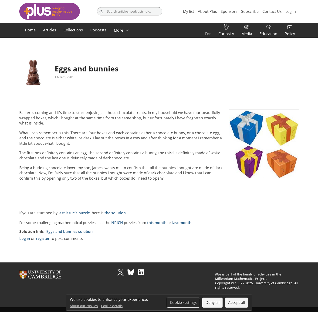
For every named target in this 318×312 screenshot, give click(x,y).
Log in (24, 238)
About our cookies (84, 306)
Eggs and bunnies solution (69, 231)
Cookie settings (183, 302)
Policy (290, 33)
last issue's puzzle (74, 212)
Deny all (213, 302)
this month (156, 222)
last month (181, 222)
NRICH (117, 222)
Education (268, 33)
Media (246, 33)
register (43, 238)
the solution (115, 212)
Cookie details (112, 306)
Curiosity (226, 33)
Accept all (236, 302)
